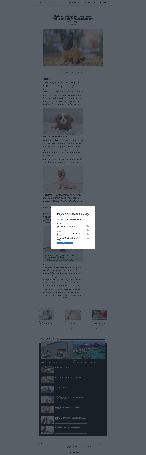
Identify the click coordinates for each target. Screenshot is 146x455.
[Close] (93, 208)
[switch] (87, 226)
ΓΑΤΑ (89, 2)
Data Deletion (66, 246)
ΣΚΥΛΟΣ (85, 2)
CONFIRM (65, 242)
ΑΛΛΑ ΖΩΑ (93, 2)
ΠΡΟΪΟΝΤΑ (98, 2)
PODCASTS (104, 2)
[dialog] (73, 227)
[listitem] (73, 223)
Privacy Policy (79, 246)
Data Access (73, 246)
